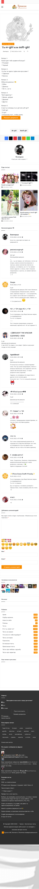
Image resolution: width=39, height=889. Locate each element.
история (19, 731)
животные (11, 731)
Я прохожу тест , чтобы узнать (13, 115)
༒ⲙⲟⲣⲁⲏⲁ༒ (23, 771)
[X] (11, 138)
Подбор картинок (8, 617)
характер (20, 737)
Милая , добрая (8, 97)
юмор (34, 737)
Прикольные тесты (9, 646)
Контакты (15, 832)
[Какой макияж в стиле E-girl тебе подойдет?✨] (29, 200)
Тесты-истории (8, 637)
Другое (5, 102)
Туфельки (6, 73)
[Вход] (5, 8)
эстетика (27, 737)
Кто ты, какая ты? (8, 44)
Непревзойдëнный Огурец (11, 757)
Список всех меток (7, 742)
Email (3, 559)
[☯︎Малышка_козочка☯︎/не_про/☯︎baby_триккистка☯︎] (30, 587)
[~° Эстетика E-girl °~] (29, 176)
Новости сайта (7, 620)
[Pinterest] (15, 138)
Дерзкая (5, 99)
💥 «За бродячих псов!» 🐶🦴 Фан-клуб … (13, 755)
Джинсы (5, 86)
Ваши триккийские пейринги (9, 762)
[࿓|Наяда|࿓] (17, 587)
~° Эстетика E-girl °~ (26, 183)
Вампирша (6, 51)
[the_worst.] (3, 587)
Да (3, 702)
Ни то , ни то (7, 89)
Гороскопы (6, 640)
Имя (3, 551)
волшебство (28, 728)
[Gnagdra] (17, 592)
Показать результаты (20, 714)
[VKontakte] (19, 138)
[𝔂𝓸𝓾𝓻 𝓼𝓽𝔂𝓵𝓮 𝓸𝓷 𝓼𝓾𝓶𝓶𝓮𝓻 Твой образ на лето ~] (10, 202)
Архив (4, 614)
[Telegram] (32, 138)
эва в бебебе (23, 762)
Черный (5, 65)
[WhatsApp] (28, 138)
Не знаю (5, 708)
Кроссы (5, 76)
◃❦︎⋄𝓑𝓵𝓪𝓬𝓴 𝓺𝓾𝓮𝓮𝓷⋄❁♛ (18, 392)
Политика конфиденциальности (28, 832)
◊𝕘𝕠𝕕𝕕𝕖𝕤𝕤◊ (14, 355)
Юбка (4, 84)
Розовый (5, 63)
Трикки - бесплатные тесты (28, 824)
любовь (4, 734)
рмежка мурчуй (16, 250)
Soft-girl (5, 110)
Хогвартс (14, 728)
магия (10, 734)
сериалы (13, 737)
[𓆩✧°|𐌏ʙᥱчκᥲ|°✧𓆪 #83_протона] (12, 587)
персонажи (5, 737)
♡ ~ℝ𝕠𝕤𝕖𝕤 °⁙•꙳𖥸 (17, 411)
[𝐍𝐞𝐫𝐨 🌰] (8, 587)
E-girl (4, 112)
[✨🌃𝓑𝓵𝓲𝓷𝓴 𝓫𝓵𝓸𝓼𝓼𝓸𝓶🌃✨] (21, 587)
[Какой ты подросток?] (10, 177)
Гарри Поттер (6, 728)
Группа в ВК (7, 832)
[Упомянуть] (22, 237)
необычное (28, 734)
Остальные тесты (8, 643)
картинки (26, 731)
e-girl (15, 130)
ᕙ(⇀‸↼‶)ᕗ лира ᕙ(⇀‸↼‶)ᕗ (20, 309)
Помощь (5, 623)
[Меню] (2, 8)
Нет (4, 705)
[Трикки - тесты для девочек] (19, 7)
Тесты (4, 626)
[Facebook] (6, 138)
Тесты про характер (9, 652)
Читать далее (15, 772)
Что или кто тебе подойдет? (12, 635)
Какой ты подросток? (7, 185)
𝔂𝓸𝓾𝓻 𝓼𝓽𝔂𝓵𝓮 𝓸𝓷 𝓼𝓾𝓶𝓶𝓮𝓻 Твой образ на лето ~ (8, 218)
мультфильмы (18, 734)
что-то (13, 436)
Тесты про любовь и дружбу (12, 649)
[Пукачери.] (8, 592)
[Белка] (35, 587)
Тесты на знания (8, 632)
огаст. (12, 497)
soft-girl (24, 130)
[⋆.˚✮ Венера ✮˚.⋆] (3, 592)
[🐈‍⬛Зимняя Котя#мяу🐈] (12, 592)
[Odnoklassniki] (24, 138)
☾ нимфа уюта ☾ (17, 455)
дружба (4, 731)
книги (32, 731)
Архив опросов (5, 718)
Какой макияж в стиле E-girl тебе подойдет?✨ (28, 213)
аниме (21, 728)
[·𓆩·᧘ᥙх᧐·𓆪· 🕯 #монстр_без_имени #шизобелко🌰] (26, 587)
